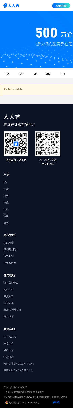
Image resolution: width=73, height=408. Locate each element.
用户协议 (8, 350)
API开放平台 (10, 249)
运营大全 (8, 303)
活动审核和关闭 (12, 310)
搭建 (6, 216)
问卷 (6, 195)
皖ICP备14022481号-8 (14, 396)
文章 (6, 209)
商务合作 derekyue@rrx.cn (19, 363)
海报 (6, 202)
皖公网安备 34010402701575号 (24, 402)
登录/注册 (61, 5)
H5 (5, 182)
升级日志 (8, 357)
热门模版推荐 (11, 283)
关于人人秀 (10, 336)
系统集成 (8, 242)
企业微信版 (10, 263)
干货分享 (8, 296)
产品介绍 (8, 343)
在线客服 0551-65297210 (18, 370)
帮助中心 (8, 289)
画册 (6, 222)
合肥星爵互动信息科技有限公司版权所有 (24, 392)
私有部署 (8, 256)
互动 (6, 189)
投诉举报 (8, 316)
